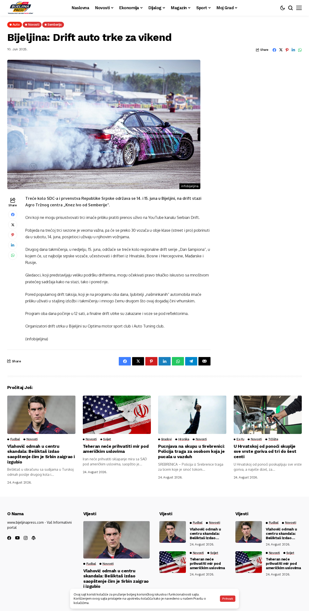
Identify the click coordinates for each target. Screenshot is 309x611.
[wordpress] (33, 538)
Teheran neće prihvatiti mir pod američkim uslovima (116, 449)
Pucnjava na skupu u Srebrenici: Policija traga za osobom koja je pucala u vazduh (191, 451)
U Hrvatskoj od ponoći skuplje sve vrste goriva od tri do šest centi (265, 451)
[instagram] (26, 538)
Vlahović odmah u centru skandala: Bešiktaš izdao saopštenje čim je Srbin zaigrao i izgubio (41, 454)
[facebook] (9, 538)
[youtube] (17, 538)
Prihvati (227, 598)
